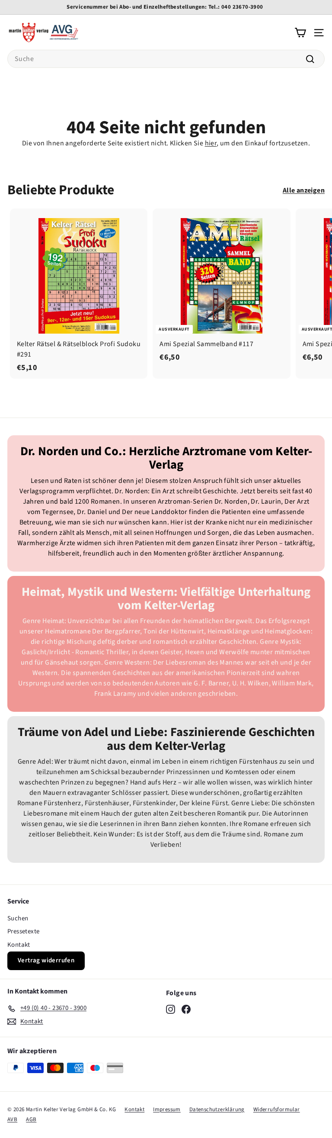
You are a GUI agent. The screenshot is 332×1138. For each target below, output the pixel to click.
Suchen (17, 918)
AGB (31, 1119)
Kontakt (18, 944)
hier (211, 143)
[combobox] (166, 59)
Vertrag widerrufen (46, 960)
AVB (12, 1119)
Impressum (167, 1109)
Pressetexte (23, 931)
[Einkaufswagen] (300, 32)
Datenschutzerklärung (217, 1109)
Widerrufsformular (276, 1109)
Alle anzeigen (304, 190)
